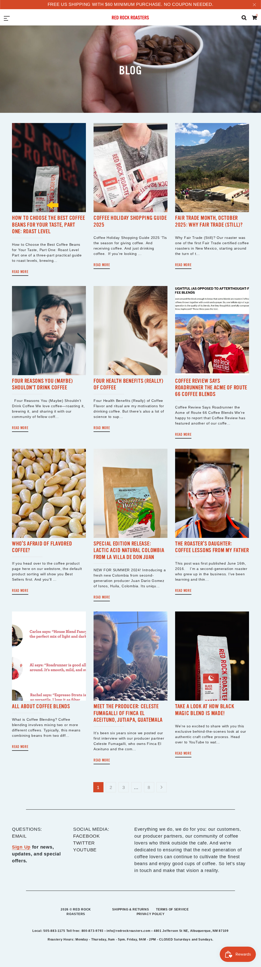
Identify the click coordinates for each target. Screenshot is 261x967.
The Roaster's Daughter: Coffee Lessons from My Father (212, 546)
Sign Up (21, 847)
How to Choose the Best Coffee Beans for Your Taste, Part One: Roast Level (48, 225)
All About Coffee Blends (41, 706)
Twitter (84, 843)
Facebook (86, 836)
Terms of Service (172, 909)
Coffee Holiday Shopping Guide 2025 (130, 221)
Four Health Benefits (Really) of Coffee (128, 384)
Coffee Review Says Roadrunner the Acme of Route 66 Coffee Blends (211, 388)
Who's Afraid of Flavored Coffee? (42, 546)
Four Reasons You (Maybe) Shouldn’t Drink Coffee (42, 384)
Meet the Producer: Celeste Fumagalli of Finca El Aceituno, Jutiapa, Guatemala (128, 713)
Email (19, 836)
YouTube (85, 849)
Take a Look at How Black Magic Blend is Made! (204, 709)
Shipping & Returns (130, 909)
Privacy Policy (151, 914)
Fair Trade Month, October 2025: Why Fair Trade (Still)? (209, 221)
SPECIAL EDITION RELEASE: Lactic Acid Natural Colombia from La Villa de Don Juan (129, 550)
